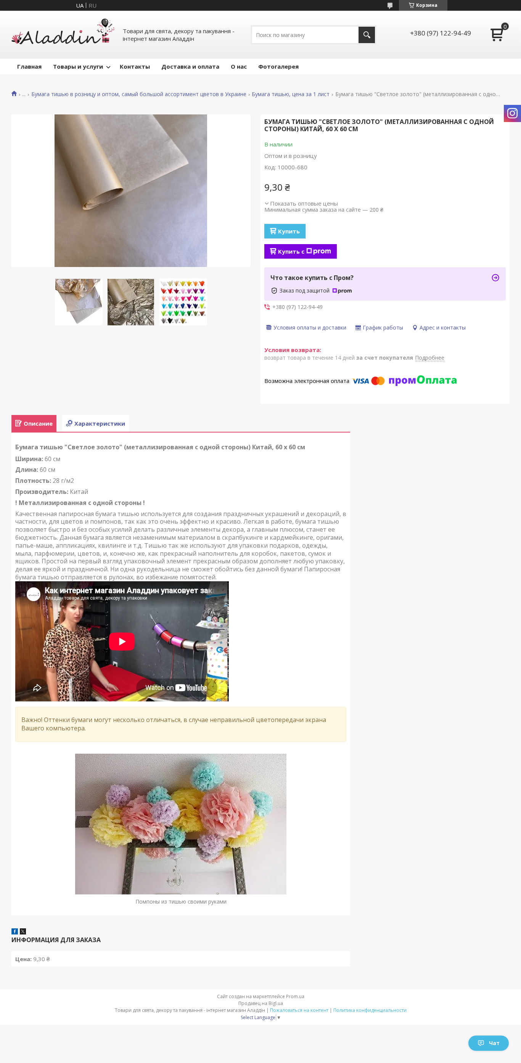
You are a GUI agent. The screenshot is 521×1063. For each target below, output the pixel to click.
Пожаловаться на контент (299, 1010)
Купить (289, 231)
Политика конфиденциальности (370, 1010)
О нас (239, 66)
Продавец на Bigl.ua (260, 1003)
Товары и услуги (78, 66)
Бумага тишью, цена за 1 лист (291, 94)
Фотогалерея (278, 66)
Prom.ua (295, 996)
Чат (494, 1043)
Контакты (135, 66)
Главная (29, 66)
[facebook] (14, 932)
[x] (23, 932)
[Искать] (367, 35)
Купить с (291, 251)
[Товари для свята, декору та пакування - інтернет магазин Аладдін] (62, 34)
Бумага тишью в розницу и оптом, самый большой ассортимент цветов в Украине (138, 94)
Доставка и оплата (190, 66)
